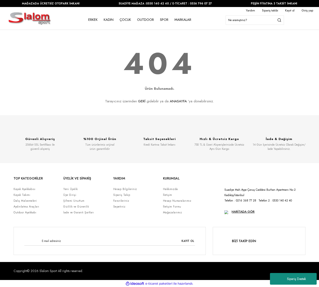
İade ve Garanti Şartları (78, 212)
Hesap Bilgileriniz (125, 189)
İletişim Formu (172, 206)
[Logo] (30, 18)
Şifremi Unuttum (74, 201)
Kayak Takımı (22, 195)
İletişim (167, 195)
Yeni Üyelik (70, 189)
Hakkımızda (170, 189)
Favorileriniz (121, 201)
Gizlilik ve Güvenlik (76, 206)
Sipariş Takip (121, 195)
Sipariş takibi (270, 10)
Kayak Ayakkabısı (24, 189)
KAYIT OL (187, 241)
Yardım (250, 10)
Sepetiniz (119, 206)
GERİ (141, 101)
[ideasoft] (135, 283)
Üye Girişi (69, 195)
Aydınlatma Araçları (26, 206)
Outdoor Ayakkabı (25, 212)
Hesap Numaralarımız (177, 201)
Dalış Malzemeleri (25, 201)
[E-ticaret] (159, 283)
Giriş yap (307, 10)
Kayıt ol (289, 10)
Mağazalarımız (172, 212)
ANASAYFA (178, 101)
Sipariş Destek (296, 278)
